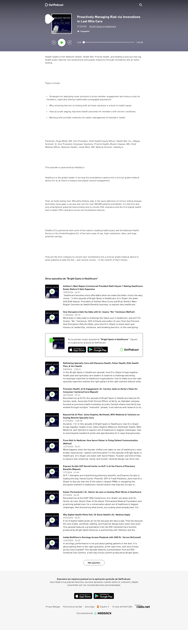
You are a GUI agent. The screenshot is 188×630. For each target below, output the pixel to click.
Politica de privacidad (72, 607)
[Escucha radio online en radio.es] (142, 606)
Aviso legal (89, 607)
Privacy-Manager (53, 607)
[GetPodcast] (52, 5)
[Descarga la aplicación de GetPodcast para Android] (98, 350)
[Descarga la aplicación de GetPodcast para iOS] (77, 350)
